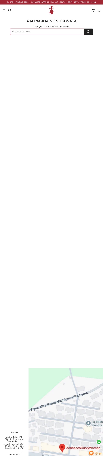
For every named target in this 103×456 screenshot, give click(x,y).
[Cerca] (88, 32)
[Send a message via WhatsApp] (99, 442)
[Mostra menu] (4, 10)
